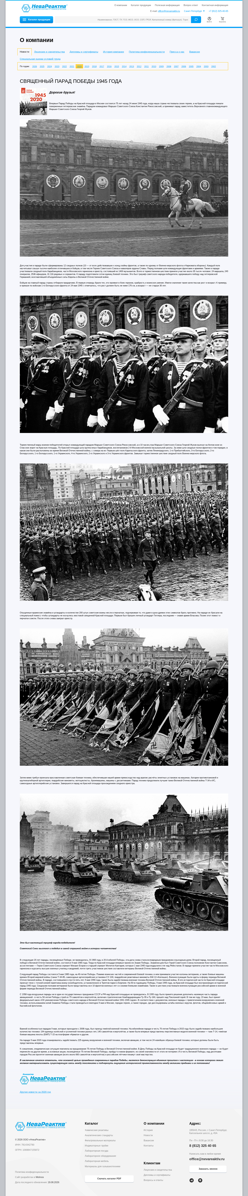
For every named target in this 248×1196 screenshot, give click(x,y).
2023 (57, 66)
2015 (116, 66)
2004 (198, 66)
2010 (154, 66)
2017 (101, 66)
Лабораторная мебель (97, 1161)
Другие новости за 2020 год (35, 1092)
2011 (146, 66)
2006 (183, 66)
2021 (72, 66)
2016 (109, 66)
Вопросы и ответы (153, 1180)
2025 (42, 66)
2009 (161, 66)
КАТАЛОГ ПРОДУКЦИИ (141, 5)
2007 (176, 66)
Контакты (149, 1145)
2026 (34, 66)
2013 (131, 66)
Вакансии (194, 51)
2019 (87, 66)
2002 (213, 66)
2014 (124, 66)
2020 (79, 66)
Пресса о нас (177, 51)
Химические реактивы (96, 1130)
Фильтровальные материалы (100, 1140)
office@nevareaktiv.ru (169, 11)
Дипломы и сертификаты (84, 51)
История (148, 1130)
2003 (206, 66)
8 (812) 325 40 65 (202, 1146)
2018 (94, 66)
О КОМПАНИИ (120, 5)
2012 (139, 66)
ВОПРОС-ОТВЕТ (191, 5)
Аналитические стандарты (99, 1135)
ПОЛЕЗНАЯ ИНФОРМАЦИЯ (167, 5)
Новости (148, 1135)
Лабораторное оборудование (100, 1156)
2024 (49, 66)
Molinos (40, 1177)
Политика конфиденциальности (147, 51)
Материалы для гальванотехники (102, 1166)
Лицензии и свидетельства (49, 51)
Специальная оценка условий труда (40, 59)
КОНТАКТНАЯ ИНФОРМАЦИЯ (215, 5)
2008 (168, 66)
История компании (113, 51)
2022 (64, 66)
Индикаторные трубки (96, 1145)
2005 (191, 66)
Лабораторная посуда (96, 1151)
